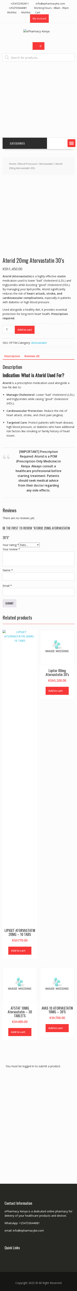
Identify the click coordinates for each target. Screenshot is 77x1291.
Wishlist (11, 12)
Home (12, 164)
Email (7, 586)
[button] (71, 143)
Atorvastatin (46, 164)
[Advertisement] (38, 99)
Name (8, 570)
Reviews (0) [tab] (31, 356)
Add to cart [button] (18, 950)
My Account (39, 18)
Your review (11, 549)
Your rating (11, 545)
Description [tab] (12, 356)
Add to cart (25, 329)
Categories (17, 143)
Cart (37, 12)
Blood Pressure (27, 164)
